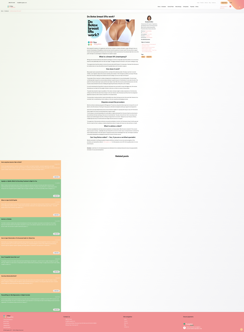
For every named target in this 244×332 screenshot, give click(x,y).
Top (241, 329)
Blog (210, 2)
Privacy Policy (6, 323)
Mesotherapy (178, 6)
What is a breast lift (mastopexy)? (149, 44)
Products (202, 2)
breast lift (149, 56)
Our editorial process (145, 39)
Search (230, 6)
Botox (159, 6)
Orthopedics (186, 6)
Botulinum (164, 6)
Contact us (214, 2)
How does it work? (145, 45)
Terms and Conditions (8, 319)
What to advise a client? (147, 48)
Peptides (192, 6)
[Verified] (188, 323)
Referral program (6, 327)
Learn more (56, 176)
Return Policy (6, 321)
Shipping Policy (6, 325)
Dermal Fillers (171, 6)
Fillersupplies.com (107, 141)
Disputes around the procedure (148, 47)
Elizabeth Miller (148, 31)
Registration (224, 2)
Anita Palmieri (149, 37)
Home (198, 2)
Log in (230, 2)
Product (126, 321)
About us (206, 2)
